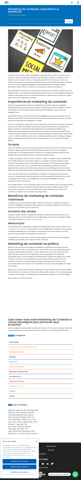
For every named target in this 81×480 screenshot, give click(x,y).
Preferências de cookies (19, 472)
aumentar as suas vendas (33, 219)
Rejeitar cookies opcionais (19, 467)
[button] (75, 474)
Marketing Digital (21, 15)
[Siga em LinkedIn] (48, 464)
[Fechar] (36, 441)
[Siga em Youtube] (43, 464)
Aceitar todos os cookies (19, 461)
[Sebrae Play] (52, 464)
